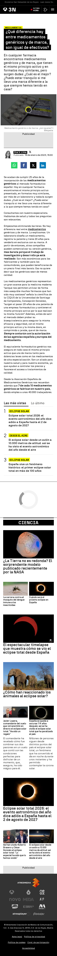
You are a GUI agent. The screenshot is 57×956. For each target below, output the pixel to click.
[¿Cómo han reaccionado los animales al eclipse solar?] (28, 676)
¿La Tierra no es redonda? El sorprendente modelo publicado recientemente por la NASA (27, 566)
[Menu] (53, 9)
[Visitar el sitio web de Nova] (14, 899)
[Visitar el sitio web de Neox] (42, 892)
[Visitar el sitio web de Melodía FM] (42, 906)
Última (36, 9)
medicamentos (37, 229)
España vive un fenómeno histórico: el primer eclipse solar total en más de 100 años (30, 467)
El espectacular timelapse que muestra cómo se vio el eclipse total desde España (27, 648)
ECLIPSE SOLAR (19, 460)
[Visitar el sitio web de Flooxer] (38, 914)
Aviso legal (17, 936)
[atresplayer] (45, 9)
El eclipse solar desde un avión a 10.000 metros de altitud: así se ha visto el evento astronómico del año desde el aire (30, 444)
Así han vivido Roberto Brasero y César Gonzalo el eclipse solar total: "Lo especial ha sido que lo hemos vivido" (14, 851)
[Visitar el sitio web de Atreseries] (42, 899)
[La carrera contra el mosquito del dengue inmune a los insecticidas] (15, 589)
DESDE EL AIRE (19, 435)
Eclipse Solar (19, 411)
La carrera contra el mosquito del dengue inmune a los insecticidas (14, 601)
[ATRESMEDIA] (28, 883)
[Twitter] (30, 151)
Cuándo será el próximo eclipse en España (38, 600)
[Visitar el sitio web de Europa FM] (28, 906)
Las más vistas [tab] (15, 403)
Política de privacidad (34, 936)
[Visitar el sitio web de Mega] (28, 899)
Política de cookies (16, 942)
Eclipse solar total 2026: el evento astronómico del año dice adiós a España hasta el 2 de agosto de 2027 (30, 420)
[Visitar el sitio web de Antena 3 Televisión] (14, 892)
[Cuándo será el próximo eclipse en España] (41, 589)
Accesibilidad (28, 948)
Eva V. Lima (20, 152)
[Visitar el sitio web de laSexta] (28, 892)
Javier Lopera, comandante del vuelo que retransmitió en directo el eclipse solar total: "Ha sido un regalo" (14, 727)
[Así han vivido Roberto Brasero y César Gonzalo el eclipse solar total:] (15, 836)
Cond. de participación (38, 942)
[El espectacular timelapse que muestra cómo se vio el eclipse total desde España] (28, 629)
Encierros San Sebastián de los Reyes (22, 2)
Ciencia (28, 522)
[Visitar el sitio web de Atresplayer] (22, 914)
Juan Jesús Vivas (48, 2)
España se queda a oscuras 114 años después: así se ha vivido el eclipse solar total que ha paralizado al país (41, 727)
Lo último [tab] (37, 403)
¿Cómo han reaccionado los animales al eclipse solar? (27, 694)
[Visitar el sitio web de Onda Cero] (14, 906)
